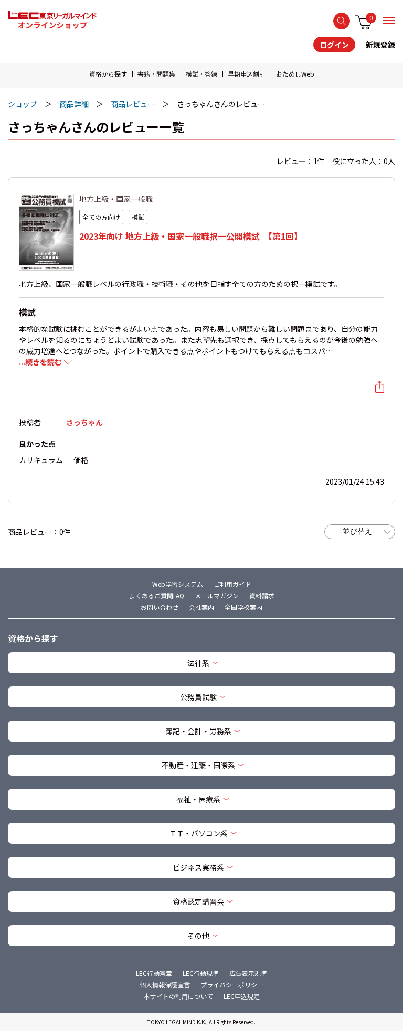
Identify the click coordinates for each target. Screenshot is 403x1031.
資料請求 (261, 595)
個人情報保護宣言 (165, 984)
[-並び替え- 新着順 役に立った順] (359, 531)
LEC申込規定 (242, 996)
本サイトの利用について (178, 996)
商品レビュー (133, 104)
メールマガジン (217, 595)
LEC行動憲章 (154, 973)
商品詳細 (74, 104)
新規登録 (380, 44)
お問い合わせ (159, 607)
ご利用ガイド (232, 583)
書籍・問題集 (156, 73)
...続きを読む (40, 362)
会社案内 (201, 607)
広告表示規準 (248, 973)
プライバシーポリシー (231, 984)
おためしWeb (295, 73)
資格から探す (108, 73)
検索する (341, 21)
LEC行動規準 (201, 973)
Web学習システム (177, 583)
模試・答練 (201, 73)
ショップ (22, 104)
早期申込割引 (247, 73)
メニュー (389, 20)
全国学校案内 (243, 607)
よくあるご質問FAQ (156, 595)
